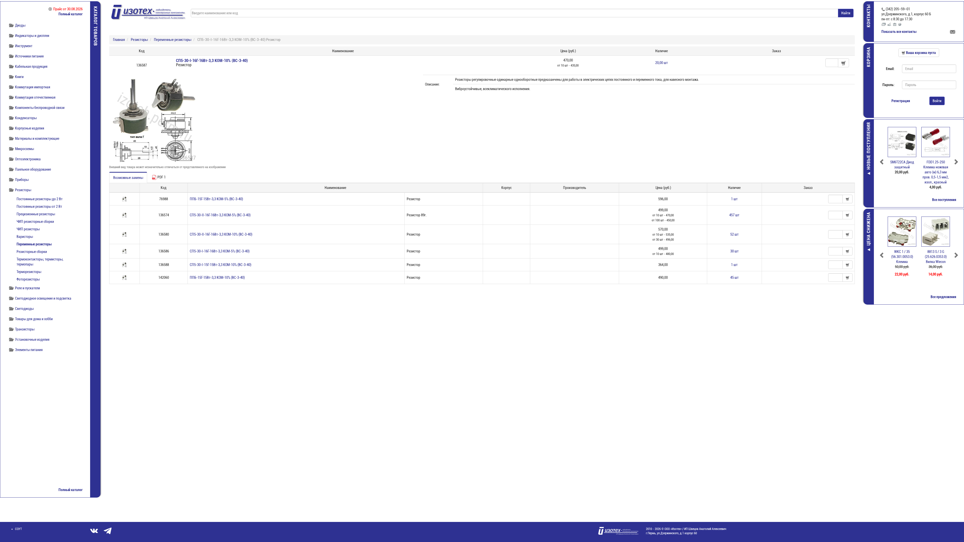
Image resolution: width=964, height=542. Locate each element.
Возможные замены (128, 178)
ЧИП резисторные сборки (35, 222)
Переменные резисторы (34, 244)
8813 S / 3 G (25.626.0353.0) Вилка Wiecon (902, 257)
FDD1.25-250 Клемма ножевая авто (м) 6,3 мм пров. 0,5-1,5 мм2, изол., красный (902, 172)
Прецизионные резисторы (36, 214)
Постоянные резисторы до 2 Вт (40, 199)
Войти (937, 101)
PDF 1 (161, 177)
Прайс (68, 9)
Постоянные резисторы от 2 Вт (39, 207)
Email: (890, 69)
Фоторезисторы (28, 279)
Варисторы (25, 237)
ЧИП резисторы (28, 229)
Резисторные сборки (32, 252)
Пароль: (888, 85)
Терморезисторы (29, 272)
